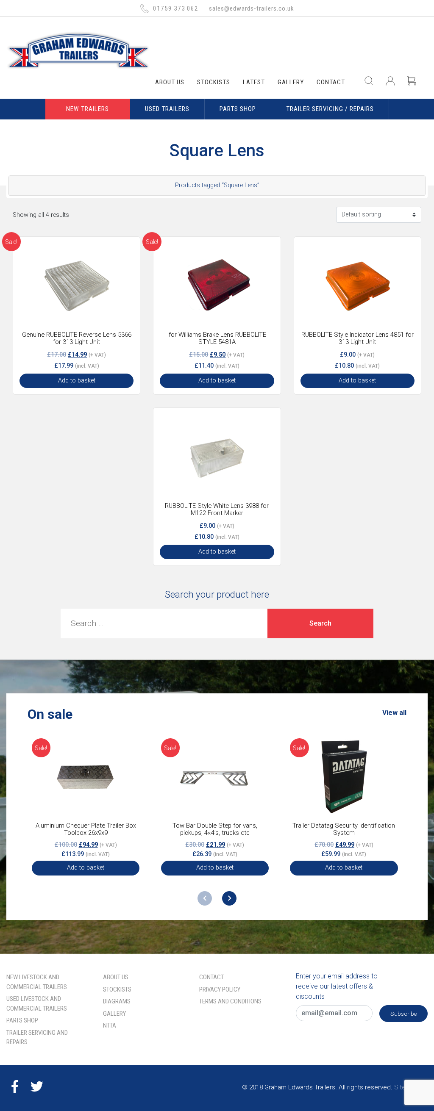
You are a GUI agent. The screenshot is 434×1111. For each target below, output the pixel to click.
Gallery (291, 82)
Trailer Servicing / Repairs (330, 109)
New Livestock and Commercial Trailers (36, 982)
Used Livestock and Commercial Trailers (36, 1003)
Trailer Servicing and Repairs (37, 1037)
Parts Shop (238, 109)
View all (394, 713)
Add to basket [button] (76, 380)
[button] (229, 898)
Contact (331, 82)
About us (169, 82)
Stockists (213, 82)
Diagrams (117, 1001)
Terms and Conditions (230, 1001)
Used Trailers (167, 109)
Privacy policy (219, 989)
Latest (254, 82)
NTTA (109, 1025)
